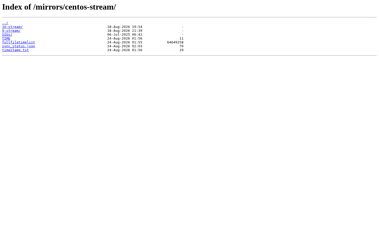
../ (5, 23)
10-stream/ (12, 27)
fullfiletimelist (18, 42)
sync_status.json (18, 46)
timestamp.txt (15, 50)
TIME (6, 38)
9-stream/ (11, 31)
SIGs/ (7, 34)
